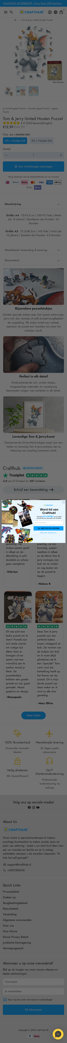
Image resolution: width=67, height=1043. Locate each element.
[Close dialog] (63, 502)
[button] (58, 1034)
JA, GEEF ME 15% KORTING (48, 528)
